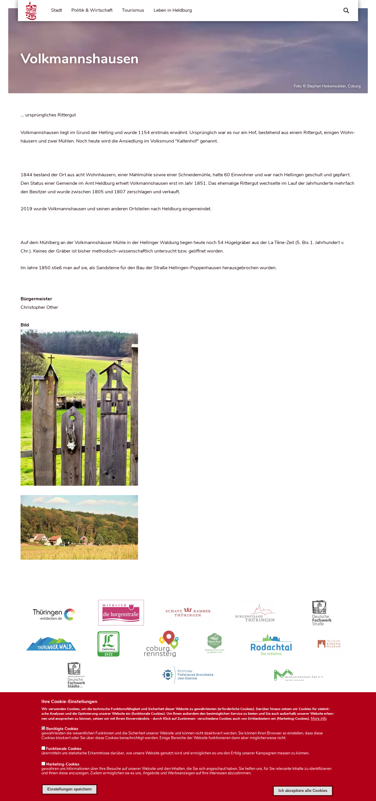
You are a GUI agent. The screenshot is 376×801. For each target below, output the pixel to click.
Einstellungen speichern (69, 789)
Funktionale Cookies (63, 748)
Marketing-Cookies (62, 764)
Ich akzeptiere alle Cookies (302, 790)
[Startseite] (31, 10)
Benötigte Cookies (62, 728)
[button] (188, 407)
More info (319, 719)
